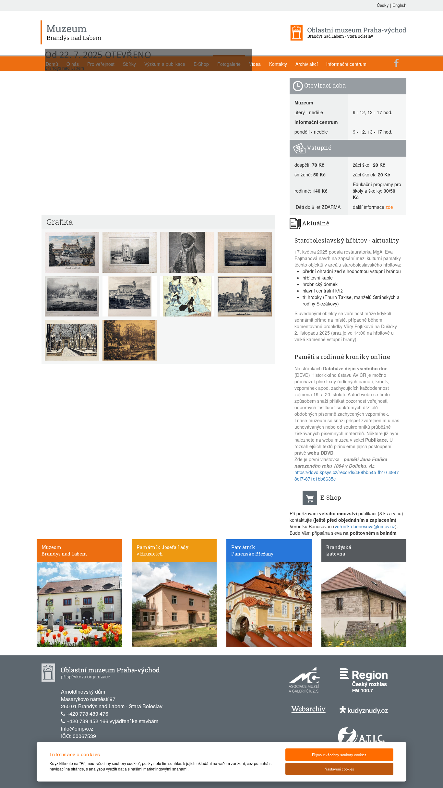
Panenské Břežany (252, 554)
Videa (255, 64)
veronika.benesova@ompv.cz (365, 526)
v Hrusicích (150, 554)
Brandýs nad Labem (64, 554)
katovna (335, 554)
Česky (383, 5)
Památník (243, 547)
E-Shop (330, 497)
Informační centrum (346, 64)
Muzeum (52, 547)
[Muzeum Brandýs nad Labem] (79, 604)
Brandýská (338, 547)
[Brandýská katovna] (364, 604)
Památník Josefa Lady (162, 547)
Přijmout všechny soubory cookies (339, 754)
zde (389, 207)
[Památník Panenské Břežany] (269, 604)
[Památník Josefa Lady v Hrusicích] (174, 604)
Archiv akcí (306, 64)
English (399, 5)
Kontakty (278, 64)
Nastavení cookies (339, 768)
